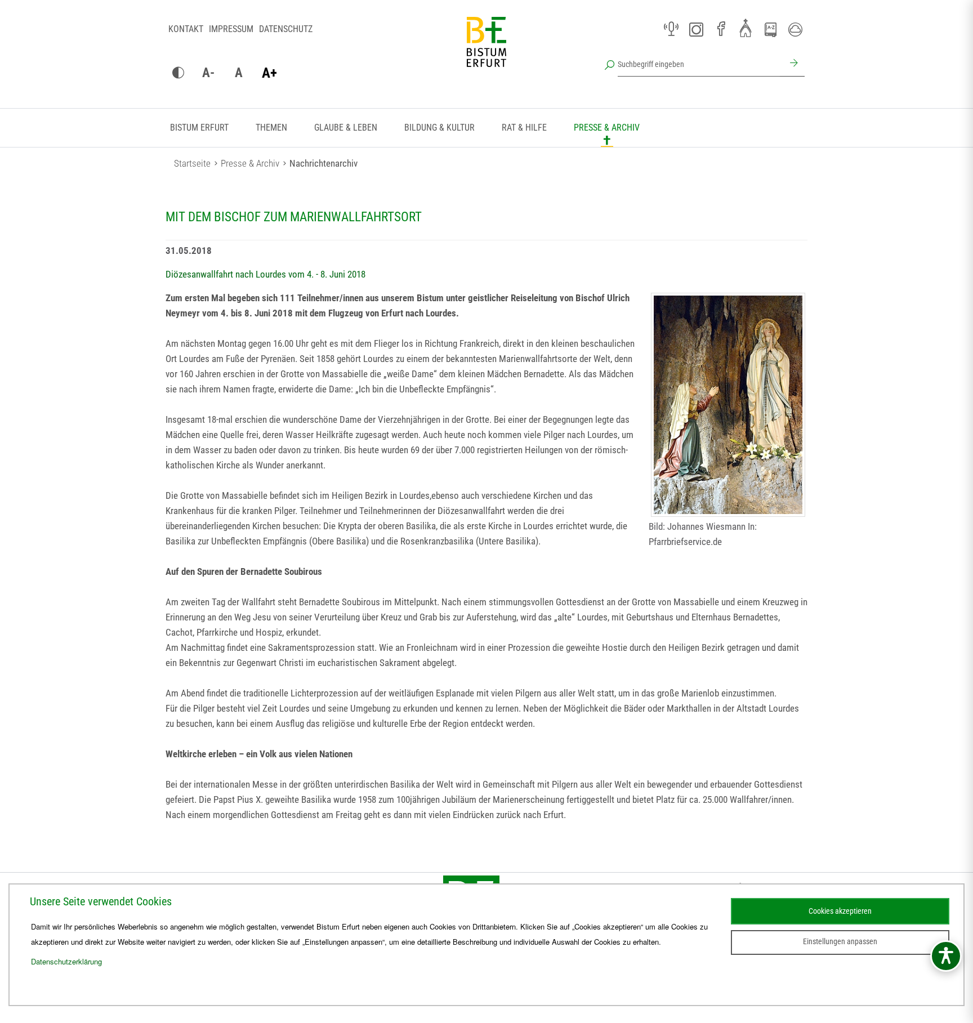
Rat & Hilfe (524, 127)
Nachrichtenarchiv (323, 163)
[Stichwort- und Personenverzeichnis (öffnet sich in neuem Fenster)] (770, 29)
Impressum (231, 29)
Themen (271, 127)
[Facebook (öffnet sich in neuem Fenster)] (720, 29)
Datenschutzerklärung (66, 961)
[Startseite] (486, 50)
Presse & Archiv (607, 127)
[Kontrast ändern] (178, 73)
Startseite (192, 163)
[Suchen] (792, 64)
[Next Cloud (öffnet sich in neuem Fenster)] (795, 29)
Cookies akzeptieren (840, 910)
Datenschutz (286, 29)
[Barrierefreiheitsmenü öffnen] (946, 956)
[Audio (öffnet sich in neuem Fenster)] (671, 29)
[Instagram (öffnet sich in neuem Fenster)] (696, 29)
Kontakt (185, 29)
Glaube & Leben (345, 127)
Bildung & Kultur (439, 127)
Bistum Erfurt (199, 127)
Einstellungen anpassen (840, 941)
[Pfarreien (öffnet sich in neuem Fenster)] (745, 27)
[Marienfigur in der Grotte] (728, 405)
